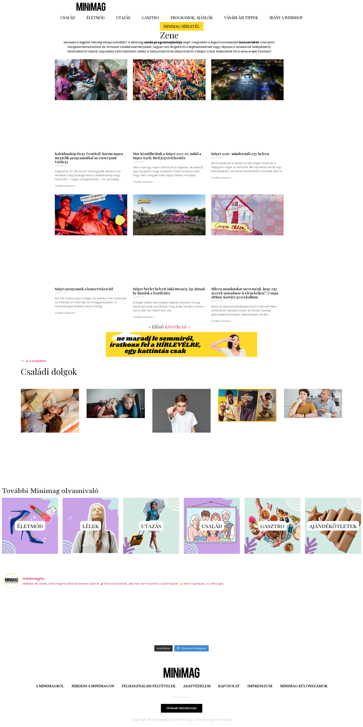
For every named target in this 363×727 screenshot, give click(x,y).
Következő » (177, 326)
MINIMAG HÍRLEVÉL (182, 26)
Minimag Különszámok (303, 686)
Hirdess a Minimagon (93, 686)
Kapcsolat (229, 686)
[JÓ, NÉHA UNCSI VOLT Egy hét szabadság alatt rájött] (137, 617)
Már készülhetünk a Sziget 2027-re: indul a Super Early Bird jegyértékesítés (167, 155)
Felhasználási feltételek (148, 686)
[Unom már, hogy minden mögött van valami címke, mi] (226, 617)
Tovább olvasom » (65, 185)
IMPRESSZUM (259, 686)
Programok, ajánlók (192, 17)
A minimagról (50, 686)
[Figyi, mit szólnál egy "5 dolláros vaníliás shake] (315, 617)
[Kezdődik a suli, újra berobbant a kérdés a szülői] (47, 617)
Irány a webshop (286, 17)
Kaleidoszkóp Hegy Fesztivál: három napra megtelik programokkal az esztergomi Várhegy (89, 157)
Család (67, 17)
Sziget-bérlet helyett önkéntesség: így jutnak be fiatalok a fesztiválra (169, 291)
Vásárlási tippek (241, 17)
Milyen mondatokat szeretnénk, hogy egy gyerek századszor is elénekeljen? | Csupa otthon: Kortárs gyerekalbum (244, 293)
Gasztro (150, 17)
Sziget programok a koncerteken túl (84, 289)
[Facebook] (224, 6)
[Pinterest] (234, 6)
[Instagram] (245, 6)
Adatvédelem (197, 686)
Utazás (123, 17)
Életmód (96, 17)
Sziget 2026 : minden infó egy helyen (240, 153)
